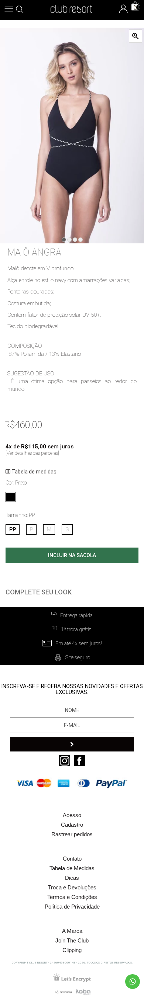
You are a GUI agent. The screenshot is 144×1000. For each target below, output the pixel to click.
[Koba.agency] (83, 992)
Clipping (72, 950)
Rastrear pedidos (72, 834)
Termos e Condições (72, 897)
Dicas (72, 878)
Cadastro (72, 825)
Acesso (72, 815)
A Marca (72, 931)
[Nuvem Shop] (63, 992)
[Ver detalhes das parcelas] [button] (32, 453)
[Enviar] (72, 744)
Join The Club (72, 940)
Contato (72, 858)
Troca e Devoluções (72, 887)
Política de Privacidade (72, 906)
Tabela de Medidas (72, 868)
